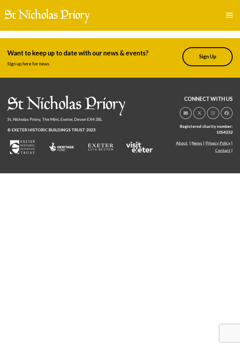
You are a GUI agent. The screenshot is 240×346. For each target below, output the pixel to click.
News (197, 142)
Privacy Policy (217, 142)
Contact (222, 150)
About (182, 142)
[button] (229, 15)
